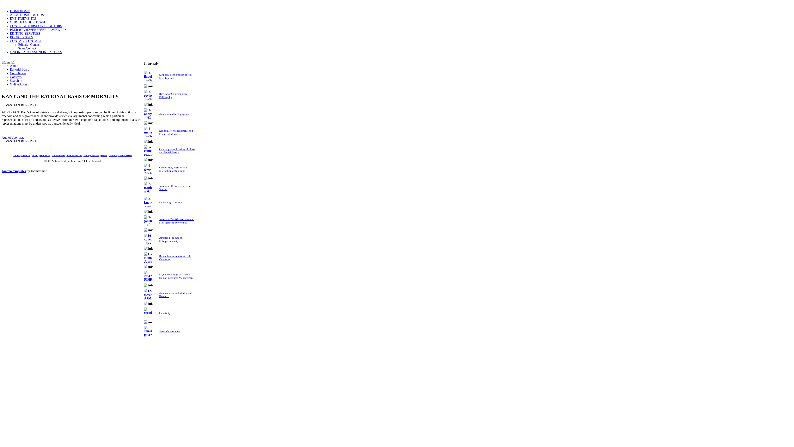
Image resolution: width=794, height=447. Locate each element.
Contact (113, 155)
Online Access (125, 155)
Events (35, 155)
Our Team (45, 155)
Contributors (58, 155)
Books (104, 155)
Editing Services (91, 155)
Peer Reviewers (74, 155)
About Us (25, 155)
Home (16, 155)
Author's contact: (13, 137)
